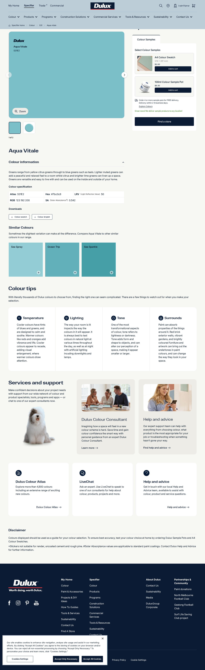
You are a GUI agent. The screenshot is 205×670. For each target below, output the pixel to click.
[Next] (124, 75)
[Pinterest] (27, 603)
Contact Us (67, 625)
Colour (65, 585)
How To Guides (69, 607)
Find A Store (68, 631)
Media (149, 597)
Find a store (164, 121)
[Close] (102, 638)
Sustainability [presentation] (68, 619)
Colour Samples (146, 39)
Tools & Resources (99, 622)
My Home (13, 5)
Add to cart (173, 69)
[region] (54, 650)
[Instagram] (18, 603)
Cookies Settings (20, 659)
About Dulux (153, 579)
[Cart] (194, 6)
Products (94, 591)
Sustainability (96, 628)
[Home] (10, 25)
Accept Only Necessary (66, 659)
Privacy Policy (119, 660)
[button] (20, 111)
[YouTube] (36, 603)
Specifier (29, 5)
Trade (42, 5)
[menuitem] (14, 16)
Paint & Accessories (72, 591)
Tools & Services (70, 613)
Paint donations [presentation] (182, 589)
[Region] (168, 6)
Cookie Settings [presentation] (138, 660)
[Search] (161, 6)
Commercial (57, 5)
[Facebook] (9, 603)
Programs (94, 597)
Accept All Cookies (92, 659)
